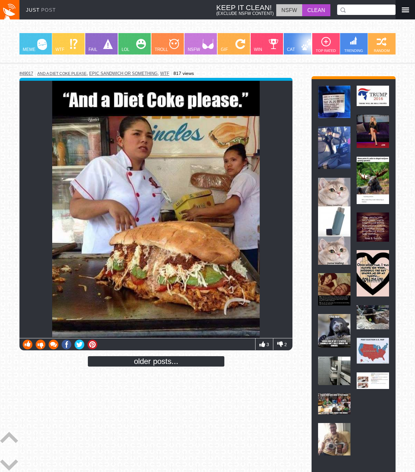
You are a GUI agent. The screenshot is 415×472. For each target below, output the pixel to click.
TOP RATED (326, 51)
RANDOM (382, 51)
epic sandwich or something (123, 73)
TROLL (161, 49)
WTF (60, 49)
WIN (258, 49)
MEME (29, 49)
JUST (41, 10)
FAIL (93, 49)
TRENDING (353, 51)
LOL (125, 49)
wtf (164, 73)
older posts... (156, 361)
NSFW (194, 49)
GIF (224, 49)
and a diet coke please (62, 73)
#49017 (26, 73)
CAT (291, 49)
